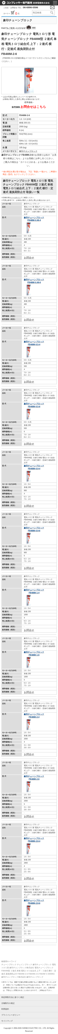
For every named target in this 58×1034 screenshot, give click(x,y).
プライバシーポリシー (10, 1015)
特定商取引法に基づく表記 (12, 997)
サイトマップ (7, 1021)
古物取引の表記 (8, 1003)
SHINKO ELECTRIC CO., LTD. (34, 1028)
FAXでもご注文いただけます (18, 28)
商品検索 (51, 13)
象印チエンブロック (28, 151)
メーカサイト (16, 197)
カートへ (7, 13)
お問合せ (29, 257)
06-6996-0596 (30, 7)
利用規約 (5, 1009)
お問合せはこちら (33, 106)
